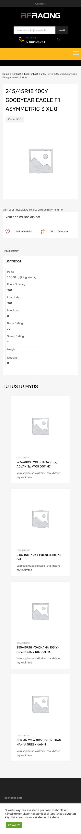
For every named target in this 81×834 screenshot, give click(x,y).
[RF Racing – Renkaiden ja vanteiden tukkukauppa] (40, 18)
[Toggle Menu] (76, 54)
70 (8, 328)
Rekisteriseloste (13, 797)
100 (9, 290)
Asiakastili (40, 3)
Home (5, 74)
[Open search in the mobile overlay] (41, 30)
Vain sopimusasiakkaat (23, 217)
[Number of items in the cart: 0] (58, 40)
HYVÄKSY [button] (14, 825)
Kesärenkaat (31, 74)
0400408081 (35, 42)
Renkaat (16, 74)
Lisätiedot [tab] (11, 251)
